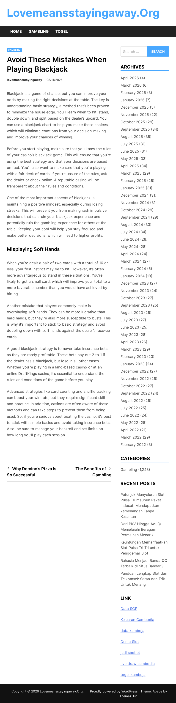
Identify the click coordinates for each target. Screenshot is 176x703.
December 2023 (135, 283)
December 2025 (135, 107)
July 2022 (129, 408)
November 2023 (135, 290)
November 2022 (135, 378)
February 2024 (133, 268)
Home (16, 31)
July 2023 (129, 320)
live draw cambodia (138, 663)
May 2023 (129, 334)
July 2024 (129, 232)
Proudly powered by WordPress (114, 691)
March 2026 (131, 85)
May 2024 (129, 246)
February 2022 (133, 444)
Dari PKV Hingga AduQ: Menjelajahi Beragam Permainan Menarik (141, 529)
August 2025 (132, 136)
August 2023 (132, 312)
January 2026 (133, 100)
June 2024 (130, 239)
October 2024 (133, 210)
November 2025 (135, 114)
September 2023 (135, 305)
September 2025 (135, 129)
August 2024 (132, 224)
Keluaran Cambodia (137, 619)
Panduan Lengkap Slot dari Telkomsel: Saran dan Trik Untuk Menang (144, 579)
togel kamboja (133, 674)
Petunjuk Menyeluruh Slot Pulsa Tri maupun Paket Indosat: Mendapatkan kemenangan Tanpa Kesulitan (143, 505)
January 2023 (133, 364)
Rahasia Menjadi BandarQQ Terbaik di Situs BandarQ (144, 563)
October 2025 (133, 122)
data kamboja (132, 630)
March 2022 (131, 437)
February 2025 (133, 180)
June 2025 (130, 151)
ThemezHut (128, 696)
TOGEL (61, 31)
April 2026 (130, 78)
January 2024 (133, 276)
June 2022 (130, 415)
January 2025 (133, 188)
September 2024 (135, 217)
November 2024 (135, 202)
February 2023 (133, 356)
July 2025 (129, 144)
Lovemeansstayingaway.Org (83, 12)
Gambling (39, 31)
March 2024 (131, 261)
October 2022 (133, 386)
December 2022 (135, 371)
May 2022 (129, 422)
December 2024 (135, 195)
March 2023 (131, 349)
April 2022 (130, 430)
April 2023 (130, 342)
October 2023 (133, 298)
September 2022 (135, 393)
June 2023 (130, 327)
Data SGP (129, 608)
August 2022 (132, 400)
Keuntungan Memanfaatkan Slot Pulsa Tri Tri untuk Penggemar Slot (144, 547)
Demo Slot (130, 641)
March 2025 (131, 173)
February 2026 (133, 92)
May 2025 (129, 158)
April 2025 (130, 166)
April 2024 (130, 254)
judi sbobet (130, 652)
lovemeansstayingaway (24, 80)
